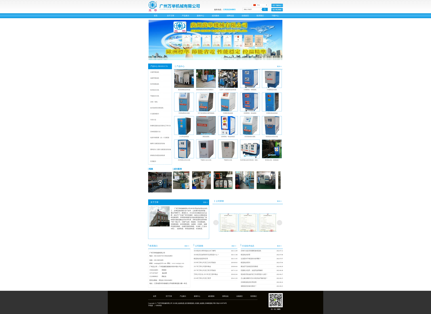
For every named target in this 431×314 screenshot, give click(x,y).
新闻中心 (197, 296)
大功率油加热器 (184, 136)
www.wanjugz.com (178, 263)
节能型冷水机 (228, 160)
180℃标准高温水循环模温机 (206, 113)
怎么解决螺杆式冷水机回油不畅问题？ (254, 278)
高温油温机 (206, 136)
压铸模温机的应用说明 (248, 282)
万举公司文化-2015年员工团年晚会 (206, 274)
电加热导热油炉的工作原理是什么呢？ (254, 274)
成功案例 (211, 296)
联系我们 (254, 296)
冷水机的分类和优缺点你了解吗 (205, 251)
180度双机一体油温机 (250, 113)
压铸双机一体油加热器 (228, 136)
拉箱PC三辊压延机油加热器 (228, 89)
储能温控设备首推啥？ (248, 286)
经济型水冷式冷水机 (272, 136)
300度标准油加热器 (272, 113)
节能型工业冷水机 (206, 160)
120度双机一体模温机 (250, 89)
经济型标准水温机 (250, 136)
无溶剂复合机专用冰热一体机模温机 (250, 160)
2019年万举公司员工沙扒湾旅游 (205, 262)
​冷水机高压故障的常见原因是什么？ (206, 255)
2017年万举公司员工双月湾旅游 (205, 270)
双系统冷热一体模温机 (272, 160)
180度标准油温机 (228, 113)
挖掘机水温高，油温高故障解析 (252, 270)
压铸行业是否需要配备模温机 (251, 251)
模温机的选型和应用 (201, 258)
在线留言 (239, 296)
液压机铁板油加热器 (184, 89)
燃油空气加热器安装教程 (249, 266)
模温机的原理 (245, 255)
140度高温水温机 (272, 89)
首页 (154, 296)
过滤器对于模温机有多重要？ (251, 258)
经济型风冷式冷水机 (184, 160)
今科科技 (158, 305)
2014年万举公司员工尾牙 (202, 278)
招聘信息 (225, 296)
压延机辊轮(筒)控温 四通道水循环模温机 (206, 89)
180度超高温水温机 (184, 113)
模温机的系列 (245, 262)
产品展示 (183, 296)
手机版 (150, 305)
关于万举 (169, 296)
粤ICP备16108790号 (220, 303)
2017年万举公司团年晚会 (202, 266)
